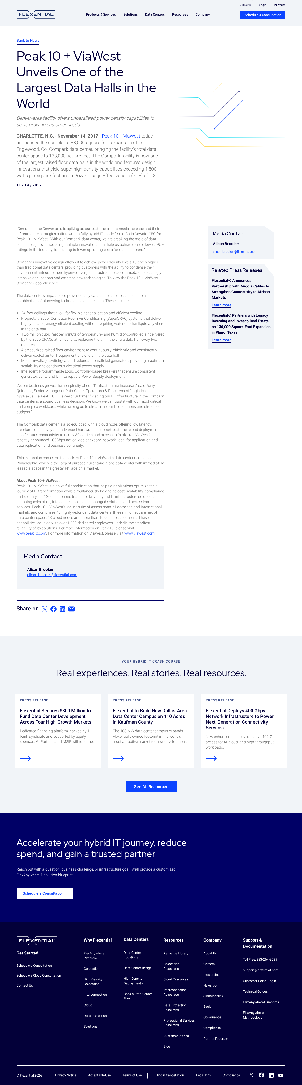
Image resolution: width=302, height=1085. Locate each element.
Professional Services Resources (179, 1023)
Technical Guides (255, 991)
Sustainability (213, 996)
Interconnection (95, 994)
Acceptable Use (99, 1075)
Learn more (221, 305)
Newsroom (211, 985)
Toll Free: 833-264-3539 (260, 959)
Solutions (90, 1026)
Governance (212, 1017)
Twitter (251, 1076)
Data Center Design (138, 968)
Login (262, 5)
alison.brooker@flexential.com (52, 575)
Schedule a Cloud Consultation (39, 975)
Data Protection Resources (175, 1007)
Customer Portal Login (259, 981)
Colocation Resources (171, 966)
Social (207, 1006)
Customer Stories (176, 1036)
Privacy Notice (65, 1075)
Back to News (28, 40)
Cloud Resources (176, 979)
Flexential (36, 14)
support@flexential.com (260, 970)
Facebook (261, 1075)
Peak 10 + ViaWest (121, 136)
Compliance (212, 1028)
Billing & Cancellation (169, 1075)
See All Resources (151, 786)
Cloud (88, 1005)
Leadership (211, 975)
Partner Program (215, 1038)
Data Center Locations (132, 955)
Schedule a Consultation (263, 15)
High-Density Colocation (93, 981)
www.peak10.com (31, 533)
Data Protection (95, 1016)
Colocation (92, 968)
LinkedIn (271, 1075)
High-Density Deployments (133, 981)
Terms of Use (132, 1075)
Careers (209, 964)
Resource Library (176, 953)
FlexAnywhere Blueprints (261, 1002)
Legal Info (203, 1075)
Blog (167, 1046)
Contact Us (25, 985)
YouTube (280, 1075)
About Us (210, 953)
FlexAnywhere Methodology (253, 1015)
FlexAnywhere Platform (94, 955)
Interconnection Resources (175, 992)
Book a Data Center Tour (138, 996)
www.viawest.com (139, 533)
